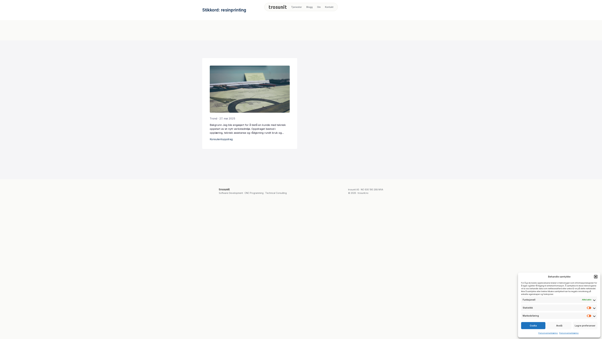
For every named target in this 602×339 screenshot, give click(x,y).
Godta (533, 325)
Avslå (559, 325)
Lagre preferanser (585, 325)
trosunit (278, 7)
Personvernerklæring (548, 333)
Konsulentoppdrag (221, 139)
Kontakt (329, 7)
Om (319, 7)
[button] (595, 276)
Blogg (309, 7)
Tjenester (296, 7)
